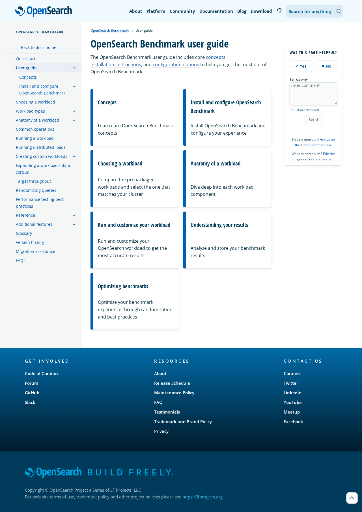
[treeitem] (74, 67)
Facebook (293, 421)
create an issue (319, 159)
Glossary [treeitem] (24, 233)
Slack (30, 402)
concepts (215, 57)
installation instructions (115, 64)
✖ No (326, 66)
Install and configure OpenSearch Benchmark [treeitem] (42, 89)
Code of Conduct (42, 373)
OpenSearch (45, 12)
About (135, 11)
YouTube (293, 402)
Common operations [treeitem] (35, 129)
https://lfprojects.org (202, 497)
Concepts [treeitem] (28, 77)
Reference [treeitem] (25, 215)
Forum (31, 383)
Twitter (291, 383)
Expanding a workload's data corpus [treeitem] (43, 169)
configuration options (176, 64)
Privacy (161, 431)
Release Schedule (172, 383)
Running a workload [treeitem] (35, 138)
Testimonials (167, 412)
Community (182, 11)
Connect (292, 373)
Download (261, 11)
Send (313, 119)
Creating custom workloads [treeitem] (41, 156)
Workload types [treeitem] (30, 111)
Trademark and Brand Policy (183, 421)
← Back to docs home (36, 47)
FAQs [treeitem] (20, 260)
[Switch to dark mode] (279, 10)
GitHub (32, 392)
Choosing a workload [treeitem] (35, 102)
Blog (241, 11)
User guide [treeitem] (26, 67)
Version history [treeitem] (30, 242)
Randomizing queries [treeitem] (36, 190)
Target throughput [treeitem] (33, 181)
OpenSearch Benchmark (39, 32)
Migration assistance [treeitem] (35, 251)
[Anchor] (72, 361)
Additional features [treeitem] (34, 224)
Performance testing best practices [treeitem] (40, 203)
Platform (155, 11)
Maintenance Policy (174, 392)
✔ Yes (300, 66)
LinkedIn (293, 392)
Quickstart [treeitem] (25, 58)
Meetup (292, 412)
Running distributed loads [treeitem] (41, 147)
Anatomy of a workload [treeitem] (37, 120)
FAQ (158, 402)
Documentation (216, 11)
